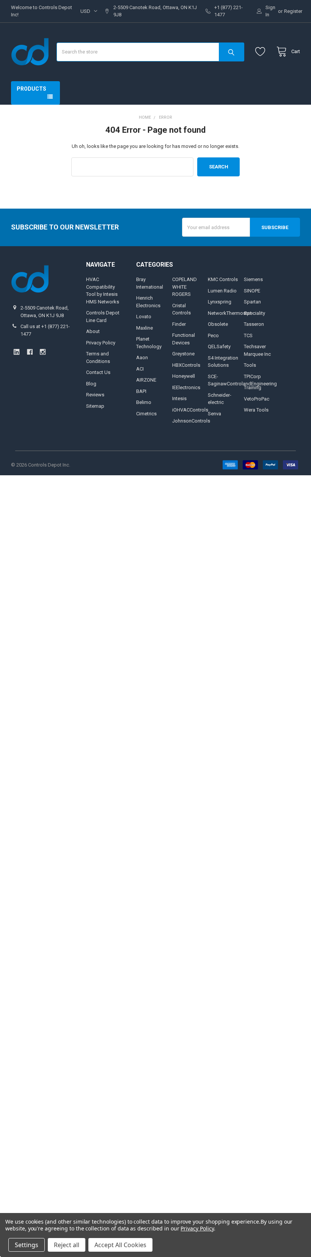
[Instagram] (42, 351)
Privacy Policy (100, 343)
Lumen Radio (222, 291)
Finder (179, 324)
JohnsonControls (191, 421)
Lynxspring (219, 302)
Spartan (252, 302)
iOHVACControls (190, 410)
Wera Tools (256, 410)
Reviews (95, 395)
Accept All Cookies (120, 1245)
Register (293, 11)
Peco (213, 335)
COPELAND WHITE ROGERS (184, 287)
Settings (26, 1245)
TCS (248, 335)
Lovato (143, 316)
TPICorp (252, 376)
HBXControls (186, 365)
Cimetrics (146, 413)
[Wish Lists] (261, 52)
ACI (140, 369)
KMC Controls (223, 279)
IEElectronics (186, 387)
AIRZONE (146, 380)
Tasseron (254, 324)
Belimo (143, 402)
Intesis (179, 398)
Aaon (142, 357)
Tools (250, 365)
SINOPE (252, 291)
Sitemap (95, 406)
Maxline (144, 328)
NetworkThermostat (229, 313)
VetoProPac (256, 399)
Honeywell (183, 376)
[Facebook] (29, 351)
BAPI (141, 391)
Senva (214, 413)
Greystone (183, 354)
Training (252, 387)
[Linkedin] (16, 351)
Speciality (254, 313)
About (93, 331)
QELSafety (219, 346)
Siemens (253, 279)
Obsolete (218, 324)
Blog (91, 384)
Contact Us (98, 372)
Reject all (66, 1245)
